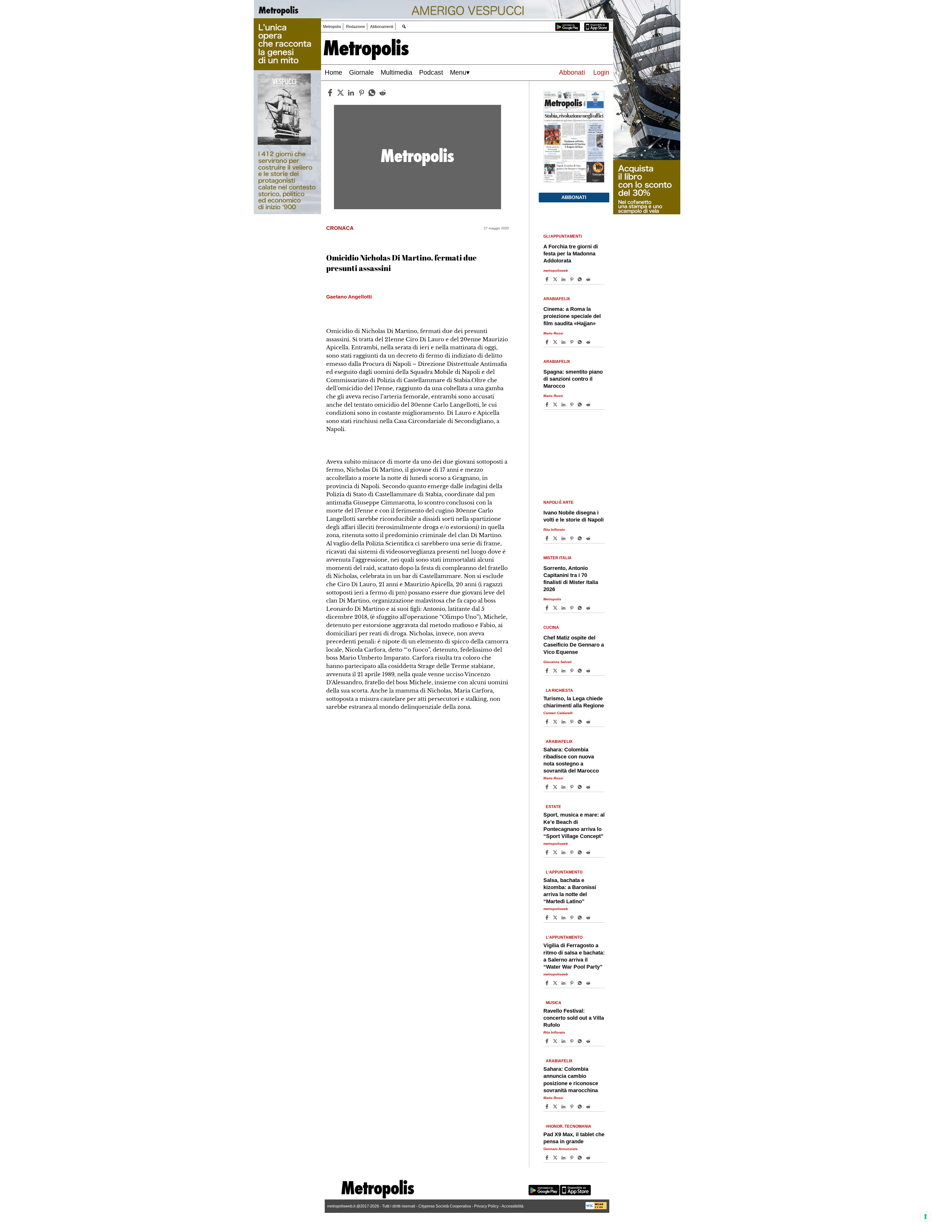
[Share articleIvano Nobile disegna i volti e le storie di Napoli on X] (556, 538)
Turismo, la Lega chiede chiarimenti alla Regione (573, 702)
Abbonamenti (381, 27)
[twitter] (340, 93)
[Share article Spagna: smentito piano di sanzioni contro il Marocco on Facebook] (547, 404)
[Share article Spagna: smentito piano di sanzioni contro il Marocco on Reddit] (589, 404)
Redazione (355, 27)
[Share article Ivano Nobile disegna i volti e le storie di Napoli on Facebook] (547, 538)
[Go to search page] (403, 26)
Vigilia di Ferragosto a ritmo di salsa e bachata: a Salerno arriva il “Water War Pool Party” (574, 956)
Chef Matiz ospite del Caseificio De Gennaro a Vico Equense (573, 645)
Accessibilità (512, 1206)
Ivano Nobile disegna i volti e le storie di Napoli (573, 516)
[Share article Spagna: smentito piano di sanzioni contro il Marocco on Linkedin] (564, 404)
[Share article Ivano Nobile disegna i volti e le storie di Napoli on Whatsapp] (581, 538)
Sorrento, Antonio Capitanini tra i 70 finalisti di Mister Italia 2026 (570, 578)
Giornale (361, 72)
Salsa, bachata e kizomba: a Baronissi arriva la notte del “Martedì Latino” (569, 890)
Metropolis (332, 27)
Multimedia (396, 72)
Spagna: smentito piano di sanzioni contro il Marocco (573, 379)
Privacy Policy (486, 1206)
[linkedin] (351, 93)
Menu (458, 72)
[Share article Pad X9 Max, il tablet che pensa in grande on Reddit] (589, 1157)
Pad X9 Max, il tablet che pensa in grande (573, 1137)
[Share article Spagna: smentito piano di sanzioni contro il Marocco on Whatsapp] (581, 404)
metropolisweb (555, 270)
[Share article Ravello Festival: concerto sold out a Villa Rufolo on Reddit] (589, 1041)
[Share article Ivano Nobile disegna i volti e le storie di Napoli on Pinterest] (572, 538)
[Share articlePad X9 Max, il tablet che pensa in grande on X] (556, 1157)
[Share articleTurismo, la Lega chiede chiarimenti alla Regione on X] (556, 721)
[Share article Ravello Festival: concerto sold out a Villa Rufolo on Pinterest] (572, 1041)
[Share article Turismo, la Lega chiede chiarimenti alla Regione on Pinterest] (572, 721)
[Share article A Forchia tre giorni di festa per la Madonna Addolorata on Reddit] (589, 279)
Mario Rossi (553, 333)
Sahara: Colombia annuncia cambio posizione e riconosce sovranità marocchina (570, 1079)
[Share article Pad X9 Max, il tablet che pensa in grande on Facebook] (547, 1157)
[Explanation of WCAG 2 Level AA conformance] (596, 1208)
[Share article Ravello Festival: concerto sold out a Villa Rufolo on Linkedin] (564, 1041)
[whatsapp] (372, 93)
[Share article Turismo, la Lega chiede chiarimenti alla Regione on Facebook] (547, 721)
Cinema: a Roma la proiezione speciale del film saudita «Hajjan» (572, 316)
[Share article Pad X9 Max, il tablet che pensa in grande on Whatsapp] (581, 1157)
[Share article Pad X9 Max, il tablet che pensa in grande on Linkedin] (564, 1157)
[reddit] (382, 93)
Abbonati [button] (573, 197)
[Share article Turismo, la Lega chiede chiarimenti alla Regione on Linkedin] (564, 721)
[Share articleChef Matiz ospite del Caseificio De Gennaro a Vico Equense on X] (556, 670)
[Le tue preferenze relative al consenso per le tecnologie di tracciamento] (925, 1216)
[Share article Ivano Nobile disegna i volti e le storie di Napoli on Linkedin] (564, 538)
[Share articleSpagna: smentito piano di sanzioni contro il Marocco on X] (556, 404)
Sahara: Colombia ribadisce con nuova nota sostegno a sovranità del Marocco (571, 760)
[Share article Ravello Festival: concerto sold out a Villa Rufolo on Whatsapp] (581, 1041)
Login (601, 72)
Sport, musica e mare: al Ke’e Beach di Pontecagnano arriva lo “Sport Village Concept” (574, 825)
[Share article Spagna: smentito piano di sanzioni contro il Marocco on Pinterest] (572, 404)
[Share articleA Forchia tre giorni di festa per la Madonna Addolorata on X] (556, 279)
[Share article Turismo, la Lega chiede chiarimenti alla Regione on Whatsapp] (581, 721)
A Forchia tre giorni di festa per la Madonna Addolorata (570, 253)
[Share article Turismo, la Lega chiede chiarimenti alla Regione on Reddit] (589, 721)
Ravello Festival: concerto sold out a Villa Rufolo (573, 1018)
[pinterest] (361, 93)
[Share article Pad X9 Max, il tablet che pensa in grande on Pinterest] (572, 1157)
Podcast (431, 72)
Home (333, 72)
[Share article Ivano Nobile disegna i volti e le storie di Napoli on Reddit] (589, 538)
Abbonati (572, 72)
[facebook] (330, 93)
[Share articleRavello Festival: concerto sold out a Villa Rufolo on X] (556, 1041)
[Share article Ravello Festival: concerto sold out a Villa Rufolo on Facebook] (547, 1041)
